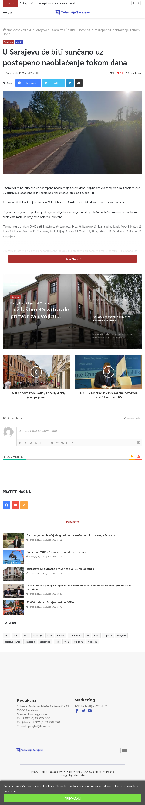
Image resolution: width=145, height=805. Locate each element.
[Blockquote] (52, 443)
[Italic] (25, 443)
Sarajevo (41, 29)
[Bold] (20, 443)
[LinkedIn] (70, 83)
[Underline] (30, 443)
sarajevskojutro (12, 641)
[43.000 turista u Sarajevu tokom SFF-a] (13, 607)
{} (67, 442)
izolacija (37, 635)
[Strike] (36, 443)
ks (88, 635)
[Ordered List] (41, 443)
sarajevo (121, 635)
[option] (72, 311)
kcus (49, 635)
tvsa (67, 641)
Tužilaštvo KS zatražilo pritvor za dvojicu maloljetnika (60, 568)
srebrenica (45, 641)
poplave (108, 635)
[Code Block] (57, 443)
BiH (6, 635)
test (57, 641)
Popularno (72, 521)
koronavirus (76, 635)
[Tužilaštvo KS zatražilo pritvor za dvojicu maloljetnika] (13, 574)
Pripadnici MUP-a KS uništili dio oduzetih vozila (56, 552)
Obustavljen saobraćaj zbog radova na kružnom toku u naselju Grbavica (71, 535)
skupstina (30, 641)
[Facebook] (6, 505)
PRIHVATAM (72, 798)
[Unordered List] (46, 443)
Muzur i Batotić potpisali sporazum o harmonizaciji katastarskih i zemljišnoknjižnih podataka (69, 3)
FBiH (26, 635)
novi (96, 635)
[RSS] (24, 505)
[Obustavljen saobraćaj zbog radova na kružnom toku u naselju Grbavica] (13, 540)
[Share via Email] (79, 83)
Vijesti (27, 29)
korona (60, 635)
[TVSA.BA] (72, 12)
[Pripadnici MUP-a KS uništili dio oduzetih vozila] (13, 557)
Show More (72, 258)
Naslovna (13, 29)
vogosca (92, 641)
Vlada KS (78, 641)
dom (16, 635)
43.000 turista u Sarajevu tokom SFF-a (50, 602)
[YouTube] (15, 505)
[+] (73, 442)
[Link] (62, 443)
